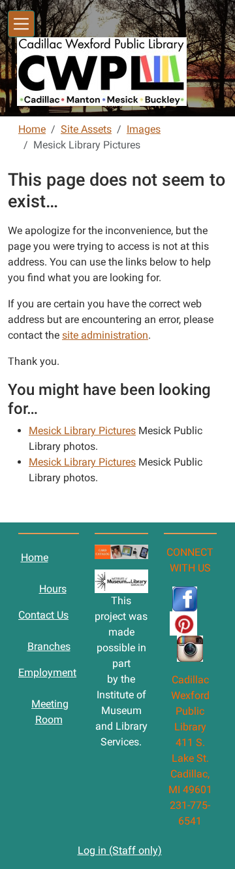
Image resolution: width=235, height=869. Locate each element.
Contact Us (43, 615)
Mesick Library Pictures (82, 430)
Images (144, 129)
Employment (47, 672)
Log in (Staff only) (120, 850)
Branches (48, 646)
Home (32, 129)
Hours (53, 589)
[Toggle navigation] (21, 23)
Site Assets (86, 129)
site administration (105, 335)
